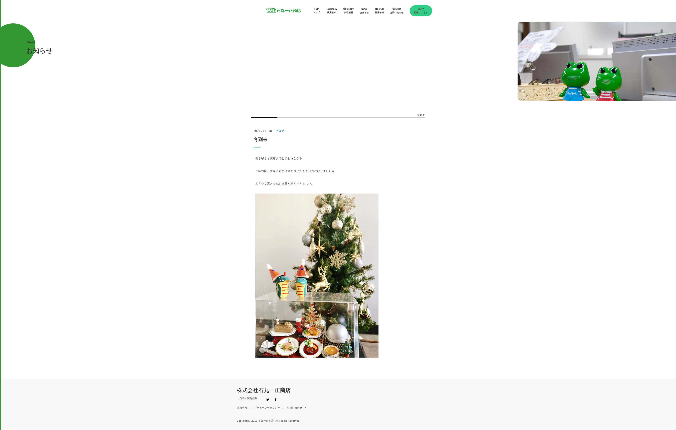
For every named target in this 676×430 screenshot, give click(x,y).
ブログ (421, 115)
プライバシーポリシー (267, 407)
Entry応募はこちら (421, 11)
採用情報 (242, 407)
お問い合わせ (294, 407)
